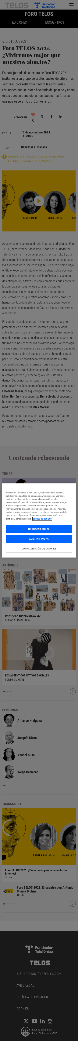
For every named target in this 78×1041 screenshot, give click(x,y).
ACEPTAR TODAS (39, 538)
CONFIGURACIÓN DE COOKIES (39, 548)
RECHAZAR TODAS (39, 528)
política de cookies (42, 518)
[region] (39, 520)
